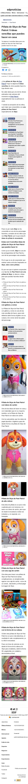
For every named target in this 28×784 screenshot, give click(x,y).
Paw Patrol (13, 22)
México (14, 12)
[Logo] (14, 9)
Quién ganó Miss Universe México (12, 15)
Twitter (3, 774)
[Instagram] (17, 709)
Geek (3, 763)
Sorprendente (6, 754)
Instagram (4, 778)
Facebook (4, 769)
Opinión (4, 738)
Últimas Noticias (6, 12)
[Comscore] (14, 717)
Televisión (4, 22)
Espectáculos (5, 759)
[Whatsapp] (9, 70)
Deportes (4, 746)
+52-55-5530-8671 (19, 729)
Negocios (4, 750)
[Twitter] (6, 70)
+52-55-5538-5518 (19, 725)
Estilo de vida (5, 742)
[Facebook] (3, 70)
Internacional (20, 12)
